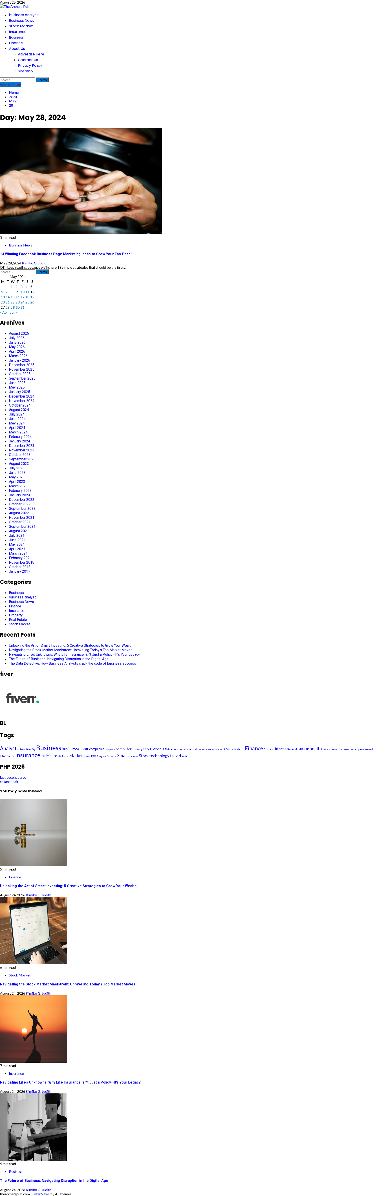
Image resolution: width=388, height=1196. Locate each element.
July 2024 (16, 414)
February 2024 (20, 437)
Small (122, 755)
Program (101, 756)
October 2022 (20, 504)
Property (16, 615)
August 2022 (19, 513)
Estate (229, 749)
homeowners (346, 749)
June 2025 (17, 383)
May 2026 (17, 347)
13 (3, 297)
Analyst (8, 748)
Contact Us (28, 59)
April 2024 (17, 428)
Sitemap (25, 71)
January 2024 (19, 441)
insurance (27, 755)
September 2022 (22, 508)
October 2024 (20, 405)
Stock (144, 755)
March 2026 (18, 356)
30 (17, 307)
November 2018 (21, 562)
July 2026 (16, 338)
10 (22, 292)
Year (184, 756)
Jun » (14, 312)
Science (112, 756)
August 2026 (19, 333)
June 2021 (17, 540)
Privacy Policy (30, 65)
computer (123, 748)
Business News (21, 20)
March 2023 (18, 486)
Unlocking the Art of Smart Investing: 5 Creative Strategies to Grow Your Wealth (70, 645)
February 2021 (20, 558)
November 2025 (21, 369)
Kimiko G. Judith (34, 263)
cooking (137, 749)
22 (13, 302)
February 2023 (20, 490)
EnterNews (41, 1194)
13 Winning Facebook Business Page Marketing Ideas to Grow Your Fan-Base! (66, 254)
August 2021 (19, 531)
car (85, 749)
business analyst (23, 15)
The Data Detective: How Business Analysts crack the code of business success (72, 663)
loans (65, 756)
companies (96, 749)
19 (32, 297)
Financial (269, 749)
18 (27, 297)
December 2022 (21, 499)
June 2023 (17, 472)
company (110, 749)
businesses (72, 748)
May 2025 (17, 387)
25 (27, 302)
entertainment (216, 749)
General (292, 749)
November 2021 (21, 517)
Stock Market (21, 26)
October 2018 (20, 567)
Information (7, 756)
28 (8, 307)
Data (167, 749)
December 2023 (21, 446)
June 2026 (17, 342)
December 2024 (21, 396)
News (87, 756)
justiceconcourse (13, 777)
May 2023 (17, 477)
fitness (280, 749)
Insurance (17, 31)
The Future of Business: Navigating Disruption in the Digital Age (58, 659)
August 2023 (19, 464)
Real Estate (18, 620)
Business (16, 37)
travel (175, 755)
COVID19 (158, 749)
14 (8, 297)
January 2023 (19, 495)
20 (3, 302)
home (334, 749)
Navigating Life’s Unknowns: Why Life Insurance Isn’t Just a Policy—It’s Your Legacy (74, 654)
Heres (326, 749)
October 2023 (20, 455)
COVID (147, 749)
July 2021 (16, 535)
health (316, 748)
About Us (17, 48)
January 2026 (19, 360)
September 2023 (22, 459)
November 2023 (21, 450)
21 (8, 302)
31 (22, 307)
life (60, 756)
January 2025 (19, 392)
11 (27, 292)
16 (17, 297)
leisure (51, 755)
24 (22, 302)
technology (159, 755)
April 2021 (17, 549)
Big (33, 749)
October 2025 (20, 374)
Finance (16, 43)
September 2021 (22, 526)
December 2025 (21, 365)
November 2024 (21, 401)
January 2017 (19, 571)
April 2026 (17, 351)
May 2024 (17, 423)
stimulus (133, 756)
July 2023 (16, 468)
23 (17, 302)
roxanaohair (9, 781)
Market (76, 755)
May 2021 (17, 544)
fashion (239, 749)
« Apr (4, 312)
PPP (93, 756)
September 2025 (22, 378)
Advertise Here (31, 54)
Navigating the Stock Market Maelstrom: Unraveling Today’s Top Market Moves (70, 650)
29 (13, 307)
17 (22, 297)
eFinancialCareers (195, 749)
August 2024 (19, 410)
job (43, 756)
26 (32, 302)
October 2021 (20, 522)
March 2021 (18, 553)
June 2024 (17, 419)
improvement (364, 749)
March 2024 (18, 432)
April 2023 (17, 481)
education (177, 749)
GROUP (303, 749)
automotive (24, 749)
